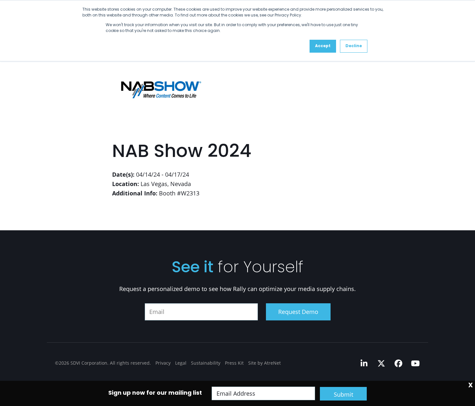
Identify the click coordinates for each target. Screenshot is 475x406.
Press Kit (234, 363)
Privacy (163, 363)
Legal (180, 363)
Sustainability (205, 363)
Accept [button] (323, 46)
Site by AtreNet (264, 363)
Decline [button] (353, 46)
